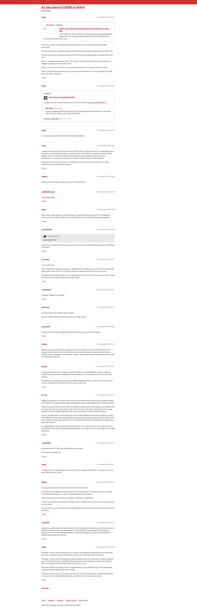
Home (44, 600)
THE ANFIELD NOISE (9, 2)
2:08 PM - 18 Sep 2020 (51, 119)
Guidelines (60, 600)
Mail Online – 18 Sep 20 (54, 25)
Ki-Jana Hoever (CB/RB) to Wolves (63, 7)
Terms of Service (71, 600)
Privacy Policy (83, 600)
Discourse (53, 605)
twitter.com (47, 93)
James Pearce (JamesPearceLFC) (62, 97)
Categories (51, 600)
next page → (46, 588)
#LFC (49, 102)
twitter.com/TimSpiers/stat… (97, 102)
